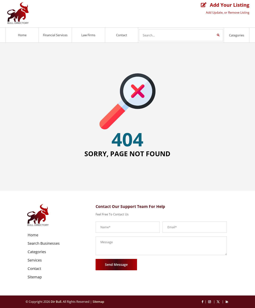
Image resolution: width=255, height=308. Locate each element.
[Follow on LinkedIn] (226, 302)
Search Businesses (44, 244)
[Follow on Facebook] (202, 302)
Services (35, 261)
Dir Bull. (56, 302)
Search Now (211, 35)
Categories (236, 35)
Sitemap (35, 277)
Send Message (116, 264)
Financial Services (55, 35)
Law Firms (88, 35)
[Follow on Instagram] (210, 302)
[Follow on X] (218, 302)
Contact (121, 35)
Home (22, 35)
